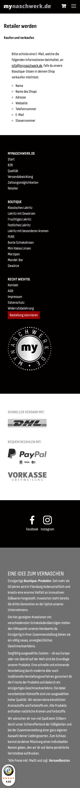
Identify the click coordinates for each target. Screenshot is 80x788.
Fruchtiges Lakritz (19, 219)
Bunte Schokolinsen (21, 242)
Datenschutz (16, 302)
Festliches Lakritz (19, 225)
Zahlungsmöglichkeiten (23, 182)
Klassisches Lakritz (20, 207)
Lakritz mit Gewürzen (21, 213)
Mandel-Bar (15, 260)
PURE (11, 236)
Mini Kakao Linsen (19, 248)
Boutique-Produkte (37, 581)
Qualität (13, 171)
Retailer (13, 188)
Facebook (32, 529)
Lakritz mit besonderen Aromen (28, 231)
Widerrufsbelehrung (21, 308)
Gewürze (13, 265)
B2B (10, 165)
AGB (10, 291)
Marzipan (14, 254)
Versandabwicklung (20, 176)
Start (11, 159)
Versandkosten (59, 760)
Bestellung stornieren (24, 315)
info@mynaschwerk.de (27, 65)
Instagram (47, 529)
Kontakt (13, 285)
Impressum (15, 296)
